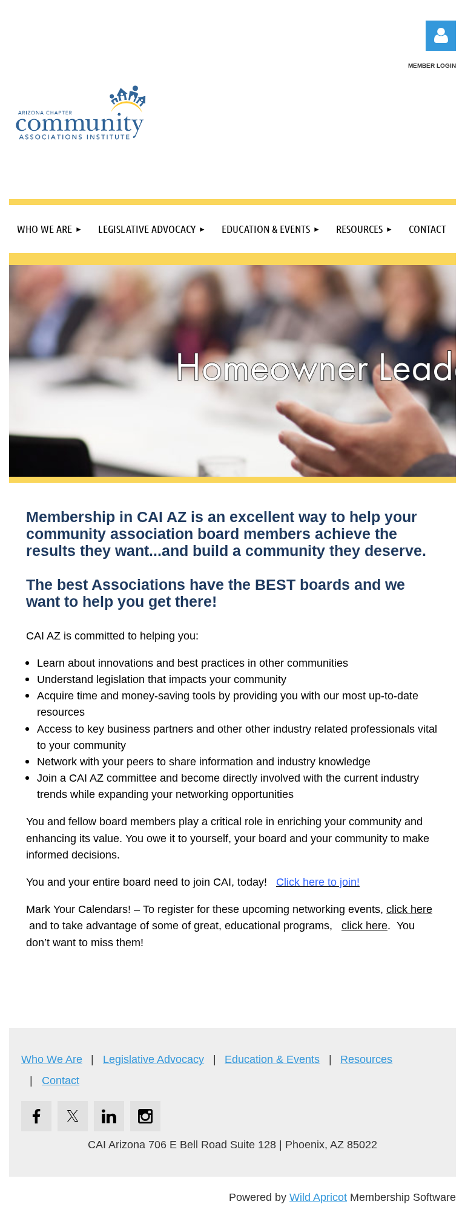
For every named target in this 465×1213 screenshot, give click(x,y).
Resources (366, 1059)
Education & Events (272, 1059)
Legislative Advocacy (153, 1059)
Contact (60, 1080)
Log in (441, 36)
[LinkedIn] (109, 1116)
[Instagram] (145, 1116)
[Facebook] (36, 1116)
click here (409, 909)
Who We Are (51, 1059)
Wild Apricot (318, 1197)
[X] (73, 1116)
